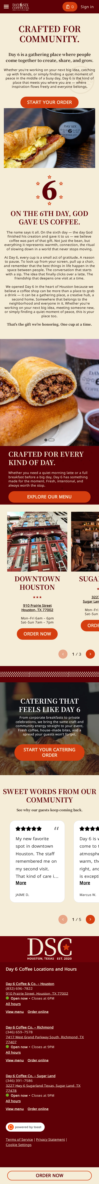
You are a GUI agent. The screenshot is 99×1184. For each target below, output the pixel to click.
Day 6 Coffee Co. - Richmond (30, 1027)
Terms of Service (19, 1139)
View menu (15, 1011)
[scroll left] (63, 654)
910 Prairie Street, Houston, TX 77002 (37, 993)
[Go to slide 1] (45, 440)
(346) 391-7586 (19, 1080)
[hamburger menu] (6, 6)
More (21, 882)
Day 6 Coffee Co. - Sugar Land (31, 1076)
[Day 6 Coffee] (20, 7)
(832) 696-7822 (19, 988)
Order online (38, 1011)
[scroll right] (90, 654)
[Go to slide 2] (51, 440)
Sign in (87, 7)
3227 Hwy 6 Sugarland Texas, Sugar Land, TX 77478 (43, 1087)
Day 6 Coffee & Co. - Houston (30, 984)
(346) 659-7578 (19, 1032)
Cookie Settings (18, 1145)
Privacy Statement (50, 1139)
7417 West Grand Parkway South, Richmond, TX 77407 (45, 1039)
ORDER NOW (49, 1175)
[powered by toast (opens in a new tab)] (25, 1127)
